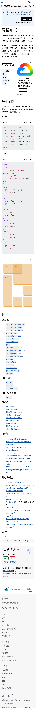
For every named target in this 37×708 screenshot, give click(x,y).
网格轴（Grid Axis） (13, 423)
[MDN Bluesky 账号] (6, 608)
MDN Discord (6, 657)
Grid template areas (12, 450)
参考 (4, 74)
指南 (4, 77)
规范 (4, 84)
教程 (3, 681)
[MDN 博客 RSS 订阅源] (17, 608)
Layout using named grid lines (16, 447)
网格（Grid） (10, 407)
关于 (3, 618)
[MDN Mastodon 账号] (13, 608)
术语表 (5, 402)
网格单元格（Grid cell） (14, 415)
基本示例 (6, 71)
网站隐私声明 (6, 700)
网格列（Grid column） (14, 429)
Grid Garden (10, 502)
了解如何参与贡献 (9, 562)
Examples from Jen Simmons (16, 482)
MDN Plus (5, 632)
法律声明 (27, 700)
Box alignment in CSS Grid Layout (18, 458)
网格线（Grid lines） (13, 409)
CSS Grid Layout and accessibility (18, 467)
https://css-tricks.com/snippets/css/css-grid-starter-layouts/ (17, 519)
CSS (4, 153)
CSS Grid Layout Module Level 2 (14, 541)
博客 (3, 622)
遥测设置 (17, 700)
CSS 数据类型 (9, 393)
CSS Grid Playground (13, 499)
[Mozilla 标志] (8, 695)
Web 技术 (5, 670)
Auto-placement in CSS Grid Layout (18, 456)
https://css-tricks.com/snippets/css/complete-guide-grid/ (18, 510)
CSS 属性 (7, 319)
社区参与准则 (6, 703)
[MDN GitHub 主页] (3, 608)
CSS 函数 (7, 378)
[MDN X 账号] (10, 608)
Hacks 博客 (6, 688)
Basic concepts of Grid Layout (16, 439)
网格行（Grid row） (12, 426)
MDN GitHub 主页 (8, 660)
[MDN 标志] (6, 599)
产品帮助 (5, 636)
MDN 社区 (5, 646)
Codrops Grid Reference (14, 491)
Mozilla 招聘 (6, 625)
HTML (5, 116)
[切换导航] (33, 2)
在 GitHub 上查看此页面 (11, 574)
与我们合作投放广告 (9, 629)
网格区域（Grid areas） (14, 418)
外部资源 (6, 80)
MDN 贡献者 (7, 571)
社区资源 (5, 649)
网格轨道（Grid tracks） (14, 412)
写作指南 (5, 653)
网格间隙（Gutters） (13, 421)
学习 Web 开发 (7, 674)
